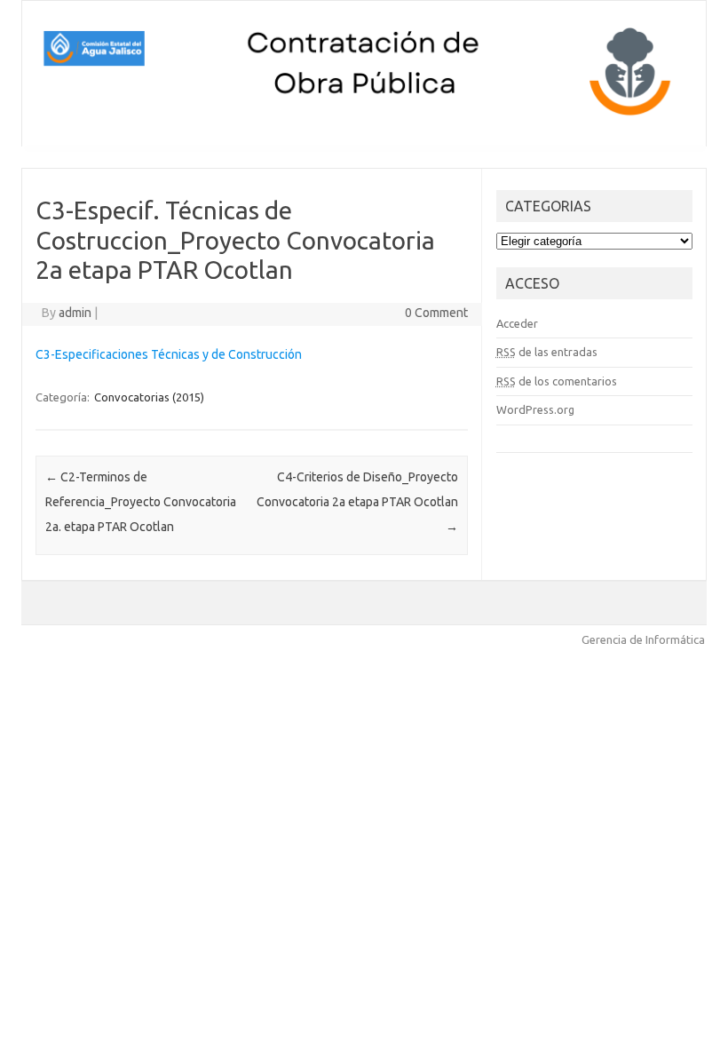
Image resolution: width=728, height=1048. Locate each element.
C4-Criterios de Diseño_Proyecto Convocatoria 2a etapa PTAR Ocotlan (357, 502)
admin (75, 313)
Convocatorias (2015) (149, 397)
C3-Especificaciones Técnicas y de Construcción (169, 354)
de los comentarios (556, 381)
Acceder (517, 323)
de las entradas (546, 351)
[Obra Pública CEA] (364, 116)
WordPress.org (535, 409)
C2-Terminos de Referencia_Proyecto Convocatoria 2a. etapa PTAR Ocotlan (140, 502)
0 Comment (436, 313)
